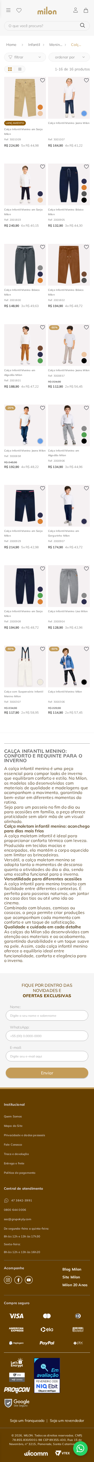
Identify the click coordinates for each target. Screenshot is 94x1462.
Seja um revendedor (67, 1420)
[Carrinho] (85, 10)
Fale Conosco (13, 1144)
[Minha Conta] (75, 10)
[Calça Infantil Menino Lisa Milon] (69, 586)
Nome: (15, 1006)
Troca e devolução (16, 1154)
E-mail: (15, 1047)
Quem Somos (13, 1116)
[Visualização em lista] (20, 69)
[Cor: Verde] (40, 360)
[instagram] (8, 1280)
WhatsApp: (19, 1027)
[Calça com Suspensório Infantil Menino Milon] (25, 666)
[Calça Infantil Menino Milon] (69, 666)
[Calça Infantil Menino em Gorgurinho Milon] (69, 506)
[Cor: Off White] (40, 682)
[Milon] (47, 10)
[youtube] (29, 1280)
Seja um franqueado (27, 1420)
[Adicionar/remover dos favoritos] (42, 80)
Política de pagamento (19, 1173)
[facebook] (18, 1280)
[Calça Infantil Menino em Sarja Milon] (25, 98)
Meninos (56, 44)
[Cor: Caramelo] (40, 107)
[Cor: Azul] (84, 113)
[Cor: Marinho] (40, 193)
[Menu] (8, 10)
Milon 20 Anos (74, 1285)
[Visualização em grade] (10, 69)
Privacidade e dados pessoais (24, 1135)
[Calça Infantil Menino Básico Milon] (69, 184)
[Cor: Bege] (40, 113)
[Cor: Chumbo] (84, 193)
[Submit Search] (82, 25)
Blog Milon (71, 1269)
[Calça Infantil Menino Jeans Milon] (69, 98)
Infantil (34, 44)
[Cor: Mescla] (40, 267)
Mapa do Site (13, 1126)
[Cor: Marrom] (84, 274)
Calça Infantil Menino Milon (65, 691)
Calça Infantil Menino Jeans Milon (69, 123)
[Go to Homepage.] (12, 45)
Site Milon (71, 1277)
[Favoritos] (19, 10)
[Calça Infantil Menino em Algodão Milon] (25, 345)
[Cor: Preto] (84, 200)
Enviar (47, 1072)
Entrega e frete (14, 1163)
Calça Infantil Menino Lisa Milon (68, 611)
